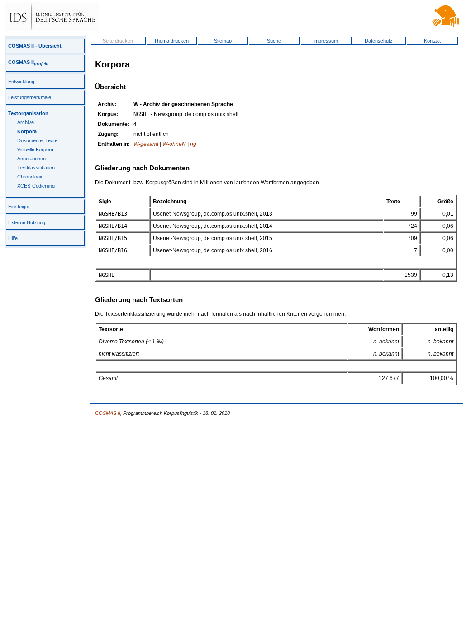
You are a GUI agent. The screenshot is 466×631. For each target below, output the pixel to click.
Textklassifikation (36, 167)
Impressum (325, 40)
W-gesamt (145, 144)
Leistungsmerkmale (29, 97)
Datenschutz (379, 40)
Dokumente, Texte (37, 140)
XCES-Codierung (36, 185)
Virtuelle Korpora (35, 149)
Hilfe (13, 238)
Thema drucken (171, 40)
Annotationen (31, 158)
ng (193, 144)
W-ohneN (174, 144)
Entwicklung (21, 81)
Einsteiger (19, 206)
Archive (25, 122)
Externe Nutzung (26, 222)
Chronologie (30, 176)
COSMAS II (28, 62)
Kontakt (432, 40)
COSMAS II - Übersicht (35, 45)
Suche (274, 40)
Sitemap (223, 40)
